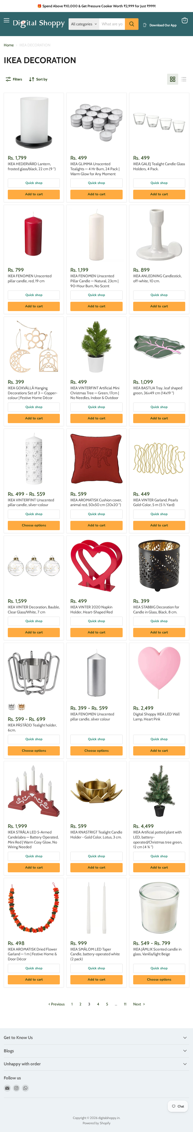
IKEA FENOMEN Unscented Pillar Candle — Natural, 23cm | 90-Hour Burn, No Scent (94, 281)
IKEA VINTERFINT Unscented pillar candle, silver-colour (31, 502)
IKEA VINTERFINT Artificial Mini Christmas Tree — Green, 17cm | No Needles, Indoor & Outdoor (94, 393)
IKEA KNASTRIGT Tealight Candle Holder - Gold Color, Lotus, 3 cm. (96, 834)
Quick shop (33, 183)
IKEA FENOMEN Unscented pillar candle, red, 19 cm (30, 278)
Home (9, 45)
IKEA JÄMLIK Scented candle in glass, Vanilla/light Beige (157, 952)
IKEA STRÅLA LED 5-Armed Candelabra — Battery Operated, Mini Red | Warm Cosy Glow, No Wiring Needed (33, 839)
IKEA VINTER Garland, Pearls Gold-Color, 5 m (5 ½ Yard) (155, 502)
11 (125, 1004)
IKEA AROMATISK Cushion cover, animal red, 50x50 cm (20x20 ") (96, 502)
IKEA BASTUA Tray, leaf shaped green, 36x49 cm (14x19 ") (157, 390)
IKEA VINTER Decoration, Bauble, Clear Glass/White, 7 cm (34, 609)
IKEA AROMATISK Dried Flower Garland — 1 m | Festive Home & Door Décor (32, 954)
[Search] (131, 24)
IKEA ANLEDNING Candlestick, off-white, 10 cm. (157, 278)
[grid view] (172, 79)
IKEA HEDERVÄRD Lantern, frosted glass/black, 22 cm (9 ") (32, 166)
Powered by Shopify (97, 1123)
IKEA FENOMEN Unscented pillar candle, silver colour (92, 716)
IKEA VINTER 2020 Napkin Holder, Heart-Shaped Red (91, 609)
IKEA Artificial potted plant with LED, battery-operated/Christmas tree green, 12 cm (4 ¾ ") (157, 839)
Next (137, 1004)
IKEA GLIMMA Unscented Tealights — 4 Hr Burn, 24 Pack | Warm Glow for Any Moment (94, 169)
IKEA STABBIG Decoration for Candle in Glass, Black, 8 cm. (156, 609)
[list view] (183, 79)
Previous (57, 1004)
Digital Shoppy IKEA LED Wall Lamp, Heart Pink (156, 716)
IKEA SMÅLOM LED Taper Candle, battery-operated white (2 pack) (95, 954)
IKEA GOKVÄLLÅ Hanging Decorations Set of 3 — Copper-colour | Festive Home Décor (32, 393)
